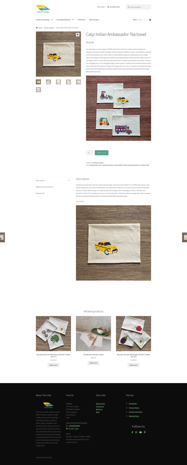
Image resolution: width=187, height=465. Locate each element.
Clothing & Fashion (63, 20)
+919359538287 (74, 426)
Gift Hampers (94, 20)
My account (101, 7)
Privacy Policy (134, 408)
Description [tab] (40, 180)
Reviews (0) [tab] (40, 193)
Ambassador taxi (95, 165)
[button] (77, 34)
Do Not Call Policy (135, 412)
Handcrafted (118, 165)
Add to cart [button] (53, 365)
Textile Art (81, 20)
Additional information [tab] (44, 187)
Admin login (100, 404)
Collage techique (107, 165)
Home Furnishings (42, 20)
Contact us (100, 406)
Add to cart (101, 153)
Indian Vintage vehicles (131, 165)
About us (99, 409)
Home (40, 28)
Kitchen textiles (49, 28)
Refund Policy (134, 416)
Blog (98, 412)
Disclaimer (133, 403)
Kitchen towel (144, 165)
